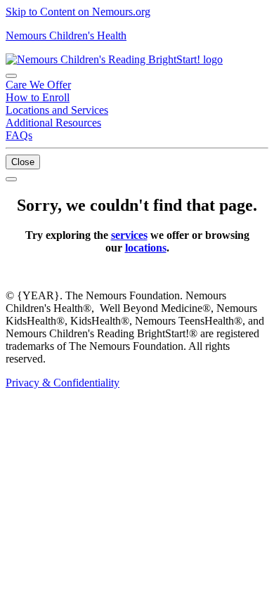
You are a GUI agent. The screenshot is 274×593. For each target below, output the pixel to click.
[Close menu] (11, 76)
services (129, 235)
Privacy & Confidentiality (62, 383)
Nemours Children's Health (66, 35)
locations (146, 248)
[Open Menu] (11, 179)
